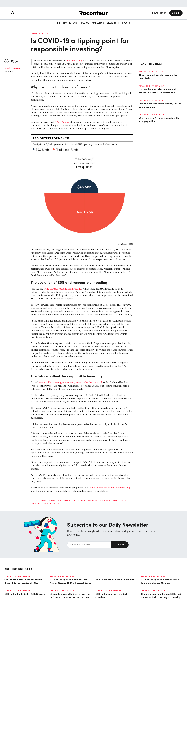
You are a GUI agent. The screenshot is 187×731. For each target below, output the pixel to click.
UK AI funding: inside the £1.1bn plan (114, 579)
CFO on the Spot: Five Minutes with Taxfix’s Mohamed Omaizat (160, 581)
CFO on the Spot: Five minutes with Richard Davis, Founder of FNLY (23, 581)
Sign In (176, 13)
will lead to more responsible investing (109, 488)
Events (126, 22)
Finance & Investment (60, 500)
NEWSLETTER (159, 13)
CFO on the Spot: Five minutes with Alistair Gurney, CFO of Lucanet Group (70, 581)
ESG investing (74, 61)
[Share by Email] (17, 61)
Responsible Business (85, 500)
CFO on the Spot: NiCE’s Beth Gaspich (24, 593)
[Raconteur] (93, 13)
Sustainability (51, 504)
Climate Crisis (39, 33)
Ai (96, 576)
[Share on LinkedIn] (12, 61)
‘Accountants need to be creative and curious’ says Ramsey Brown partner (70, 595)
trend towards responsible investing (62, 289)
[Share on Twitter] (6, 61)
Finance (84, 22)
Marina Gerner (12, 68)
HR (58, 22)
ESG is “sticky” (62, 122)
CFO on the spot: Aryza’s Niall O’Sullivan (111, 595)
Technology (70, 22)
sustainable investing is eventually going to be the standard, (71, 382)
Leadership (113, 22)
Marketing (98, 22)
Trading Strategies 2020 (113, 500)
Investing (36, 504)
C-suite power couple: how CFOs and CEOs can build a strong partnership (161, 595)
